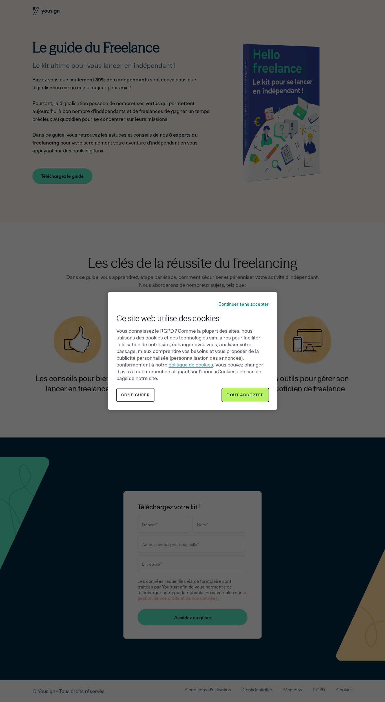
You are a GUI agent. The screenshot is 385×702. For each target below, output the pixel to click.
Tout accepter (245, 395)
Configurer (135, 395)
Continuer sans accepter (243, 303)
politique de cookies (191, 364)
